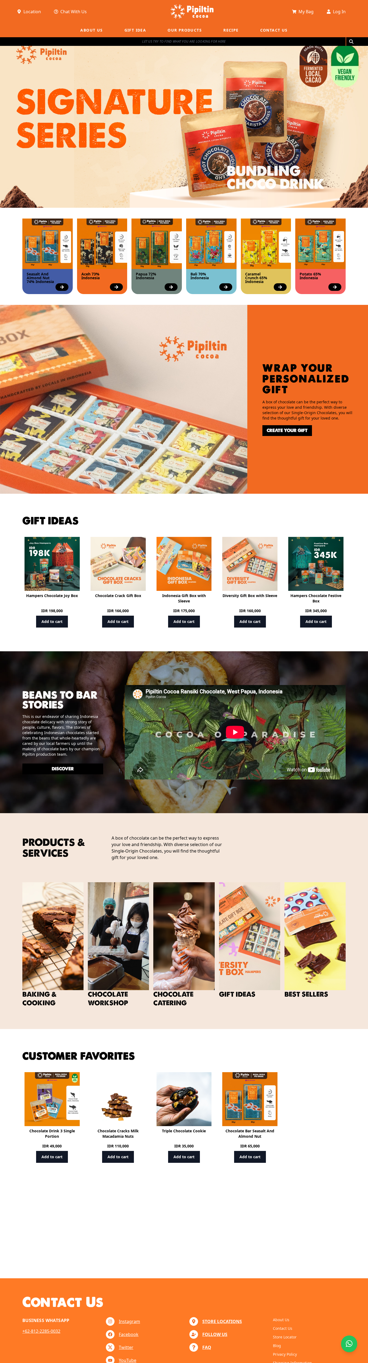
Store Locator (285, 1337)
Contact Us (282, 1328)
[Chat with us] (349, 1343)
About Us (281, 1319)
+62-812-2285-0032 (41, 1331)
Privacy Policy (285, 1354)
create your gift (287, 430)
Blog (277, 1345)
